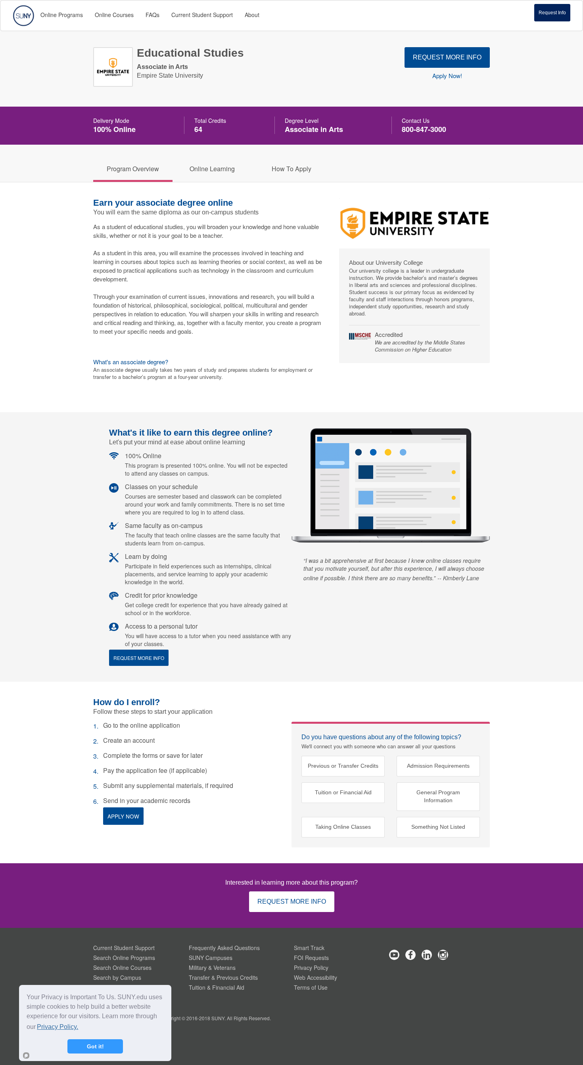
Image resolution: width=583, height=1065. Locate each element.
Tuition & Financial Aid (216, 987)
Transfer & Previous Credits (223, 977)
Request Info (552, 12)
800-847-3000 (424, 129)
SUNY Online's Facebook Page (410, 955)
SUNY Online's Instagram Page (443, 955)
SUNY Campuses (210, 958)
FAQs (152, 15)
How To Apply (291, 168)
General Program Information (438, 796)
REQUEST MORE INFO (447, 57)
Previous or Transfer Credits (343, 766)
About (252, 15)
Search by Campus (117, 977)
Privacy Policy (311, 967)
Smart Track (309, 948)
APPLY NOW (123, 816)
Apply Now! (447, 76)
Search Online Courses (122, 967)
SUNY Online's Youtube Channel (394, 955)
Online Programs (61, 15)
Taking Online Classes (343, 827)
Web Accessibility (315, 977)
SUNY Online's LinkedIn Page (427, 955)
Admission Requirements (438, 766)
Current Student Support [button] (202, 15)
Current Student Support (124, 948)
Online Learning (212, 168)
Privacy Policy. (57, 1026)
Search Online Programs (124, 958)
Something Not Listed (438, 827)
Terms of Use (311, 987)
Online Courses (114, 15)
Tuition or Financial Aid (343, 792)
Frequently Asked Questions (224, 948)
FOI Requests (311, 958)
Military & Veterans (212, 967)
